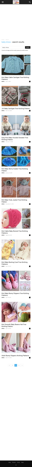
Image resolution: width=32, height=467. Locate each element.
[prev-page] (9, 365)
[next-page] (22, 365)
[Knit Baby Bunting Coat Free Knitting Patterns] (16, 249)
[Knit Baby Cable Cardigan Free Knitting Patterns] (16, 64)
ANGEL (3, 81)
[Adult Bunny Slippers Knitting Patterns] (16, 343)
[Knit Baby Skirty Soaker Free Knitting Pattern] (16, 156)
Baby (10, 462)
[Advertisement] (16, 21)
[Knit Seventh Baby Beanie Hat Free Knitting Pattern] (16, 312)
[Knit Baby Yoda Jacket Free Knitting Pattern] (16, 187)
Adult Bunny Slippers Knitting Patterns (15, 356)
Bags (22, 462)
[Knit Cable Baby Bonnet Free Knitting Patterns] (16, 218)
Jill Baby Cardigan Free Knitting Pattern (16, 108)
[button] (2, 2)
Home (3, 39)
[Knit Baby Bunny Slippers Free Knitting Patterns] (16, 280)
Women (14, 462)
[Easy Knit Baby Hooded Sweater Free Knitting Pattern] (16, 125)
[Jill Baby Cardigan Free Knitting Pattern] (16, 96)
